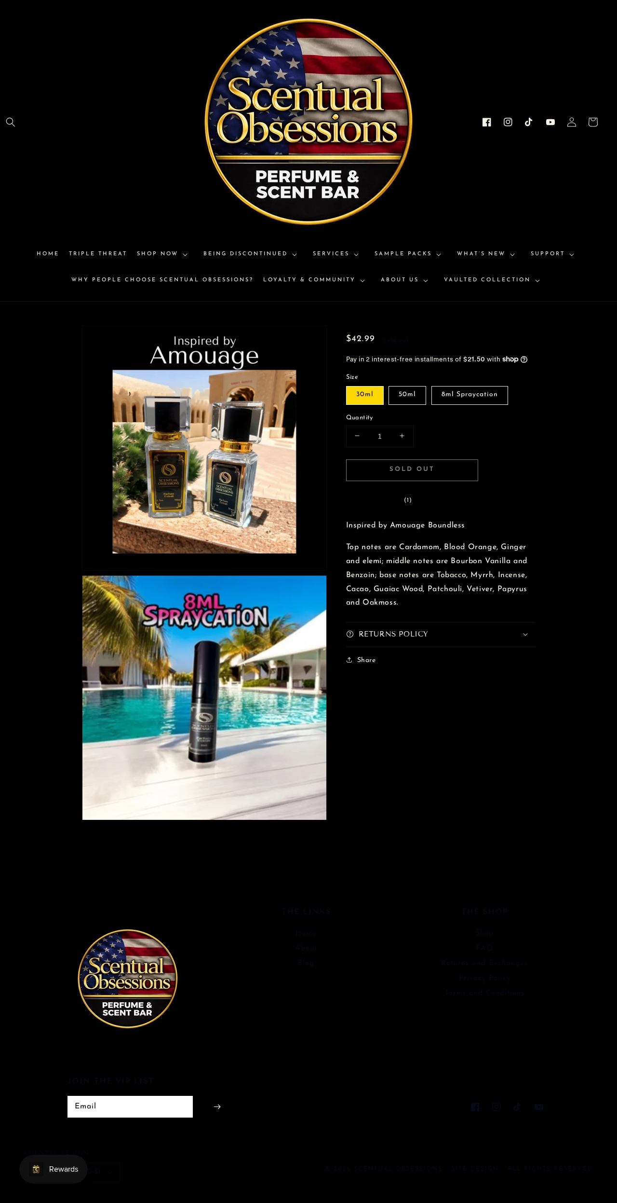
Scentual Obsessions (399, 1169)
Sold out (412, 469)
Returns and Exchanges (484, 963)
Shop (484, 933)
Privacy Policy (484, 978)
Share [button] (366, 660)
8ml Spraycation (470, 394)
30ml (365, 394)
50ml (407, 394)
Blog (306, 963)
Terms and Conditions (484, 993)
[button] (10, 122)
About (306, 948)
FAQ (484, 948)
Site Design (475, 1169)
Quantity (359, 417)
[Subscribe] (217, 1107)
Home (306, 933)
